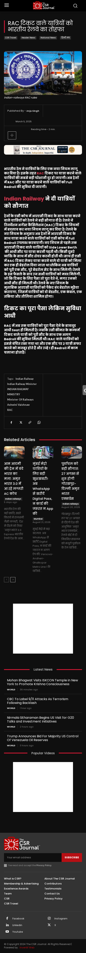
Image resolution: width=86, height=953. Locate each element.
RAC (40, 173)
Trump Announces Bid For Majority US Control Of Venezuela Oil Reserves (42, 738)
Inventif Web (27, 947)
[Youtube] (7, 932)
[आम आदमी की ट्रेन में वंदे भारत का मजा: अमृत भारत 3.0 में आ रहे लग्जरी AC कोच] (14, 452)
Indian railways (13, 498)
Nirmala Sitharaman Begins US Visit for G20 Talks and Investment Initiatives (40, 719)
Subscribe (72, 857)
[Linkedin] (7, 925)
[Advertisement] (43, 629)
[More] (12, 135)
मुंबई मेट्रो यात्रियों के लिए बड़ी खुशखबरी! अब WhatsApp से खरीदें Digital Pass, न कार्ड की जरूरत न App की (43, 488)
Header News (28, 37)
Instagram (60, 918)
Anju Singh (32, 110)
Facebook (18, 918)
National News (48, 37)
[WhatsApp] (39, 422)
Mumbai (38, 518)
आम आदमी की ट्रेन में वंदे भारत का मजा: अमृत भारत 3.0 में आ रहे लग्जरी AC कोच (13, 478)
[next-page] (12, 579)
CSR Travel (10, 37)
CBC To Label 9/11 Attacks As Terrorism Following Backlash (37, 701)
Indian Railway (25, 378)
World (11, 689)
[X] (20, 422)
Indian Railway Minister (22, 384)
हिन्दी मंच (65, 37)
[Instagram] (49, 918)
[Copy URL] (30, 422)
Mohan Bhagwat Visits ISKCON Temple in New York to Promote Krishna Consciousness (42, 682)
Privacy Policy (43, 865)
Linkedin (17, 925)
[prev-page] (6, 579)
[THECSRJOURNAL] (44, 5)
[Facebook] (11, 422)
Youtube (17, 931)
